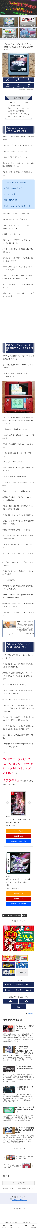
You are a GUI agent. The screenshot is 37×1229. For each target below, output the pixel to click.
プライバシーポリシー (10, 1222)
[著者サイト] (10, 1001)
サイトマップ (27, 1222)
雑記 (24, 915)
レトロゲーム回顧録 (15, 915)
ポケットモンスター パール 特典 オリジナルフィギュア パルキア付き (18, 882)
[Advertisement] (18, 319)
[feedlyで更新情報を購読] (26, 1001)
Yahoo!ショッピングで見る (18, 841)
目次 (15, 98)
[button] (33, 587)
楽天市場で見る (18, 836)
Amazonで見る (18, 831)
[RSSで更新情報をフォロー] (18, 1006)
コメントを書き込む (18, 1183)
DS (5, 915)
